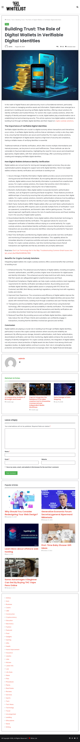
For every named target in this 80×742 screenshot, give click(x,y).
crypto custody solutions (64, 121)
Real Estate (10, 688)
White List (34, 738)
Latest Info (9, 665)
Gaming (8, 640)
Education (9, 620)
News (8, 675)
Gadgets (9, 636)
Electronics (9, 624)
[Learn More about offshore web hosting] (22, 535)
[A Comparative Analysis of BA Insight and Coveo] (15, 389)
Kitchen (8, 662)
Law (7, 669)
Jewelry (8, 656)
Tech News (10, 704)
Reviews (9, 691)
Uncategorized (11, 714)
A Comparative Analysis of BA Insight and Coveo (15, 398)
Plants (8, 685)
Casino (8, 607)
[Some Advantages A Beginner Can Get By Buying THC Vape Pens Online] (22, 567)
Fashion (8, 627)
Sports (8, 698)
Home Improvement (12, 649)
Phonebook (10, 682)
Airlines (8, 598)
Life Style (9, 672)
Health (8, 646)
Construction (10, 614)
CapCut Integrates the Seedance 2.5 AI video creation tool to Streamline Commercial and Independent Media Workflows (39, 402)
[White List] (16, 6)
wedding (9, 717)
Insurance (9, 653)
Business (9, 604)
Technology (10, 707)
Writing (8, 727)
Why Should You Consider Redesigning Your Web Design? (21, 513)
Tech (13, 20)
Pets (7, 678)
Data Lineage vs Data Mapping (62, 398)
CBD (7, 611)
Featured (9, 630)
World (8, 724)
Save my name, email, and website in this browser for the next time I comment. (33, 467)
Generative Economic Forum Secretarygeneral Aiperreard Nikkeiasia (56, 514)
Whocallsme (10, 720)
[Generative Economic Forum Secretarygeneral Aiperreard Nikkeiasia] (58, 499)
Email (7, 459)
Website (44, 459)
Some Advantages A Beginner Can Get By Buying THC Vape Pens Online (21, 582)
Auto (7, 601)
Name (7, 451)
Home (8, 20)
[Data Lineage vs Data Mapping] (64, 389)
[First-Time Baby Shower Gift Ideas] (58, 533)
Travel (8, 711)
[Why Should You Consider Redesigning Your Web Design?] (22, 499)
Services (9, 695)
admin (10, 46)
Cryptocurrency (11, 617)
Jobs (7, 659)
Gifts (7, 643)
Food (7, 633)
